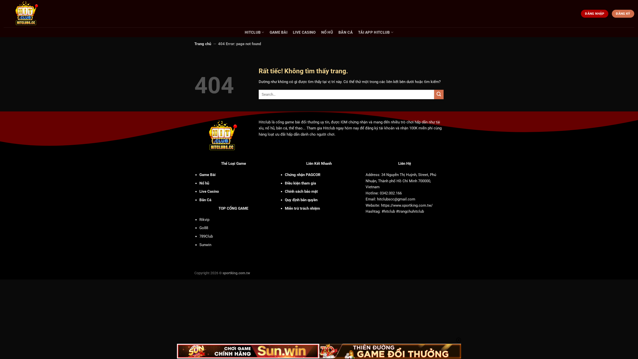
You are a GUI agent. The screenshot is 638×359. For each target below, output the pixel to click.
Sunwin (205, 245)
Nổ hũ (327, 32)
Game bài (278, 32)
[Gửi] (439, 94)
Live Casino (304, 32)
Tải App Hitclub (374, 32)
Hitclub (253, 32)
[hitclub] (35, 13)
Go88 (203, 228)
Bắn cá (345, 32)
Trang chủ (202, 44)
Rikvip (204, 219)
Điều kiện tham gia (300, 183)
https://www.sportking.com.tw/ (407, 205)
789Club (206, 236)
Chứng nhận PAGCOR (302, 175)
